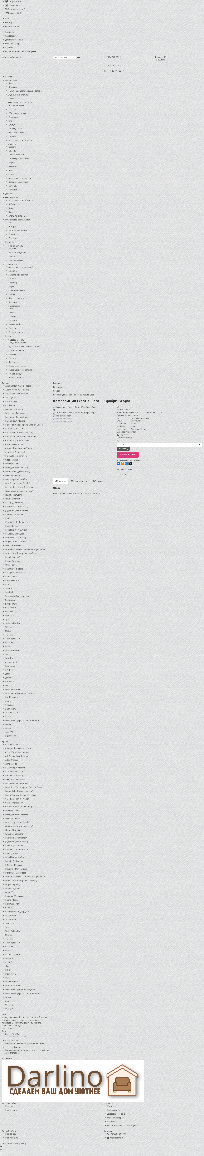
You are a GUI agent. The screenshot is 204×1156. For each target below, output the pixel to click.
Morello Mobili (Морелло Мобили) (21, 553)
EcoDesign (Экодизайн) (16, 479)
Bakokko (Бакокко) (14, 409)
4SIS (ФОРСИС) (12, 712)
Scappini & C (11, 607)
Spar (7, 619)
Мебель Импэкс (12, 689)
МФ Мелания (11, 697)
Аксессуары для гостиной (20, 140)
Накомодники (18, 105)
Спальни (12, 144)
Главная (9, 76)
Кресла (11, 212)
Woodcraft (10, 658)
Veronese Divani (12, 650)
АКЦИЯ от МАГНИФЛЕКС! (17, 1036)
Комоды (12, 150)
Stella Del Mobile (12, 623)
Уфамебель (10, 708)
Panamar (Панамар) (14, 568)
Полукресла (14, 117)
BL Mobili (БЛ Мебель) (15, 421)
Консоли (12, 109)
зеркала (37, 1022)
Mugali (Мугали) (12, 557)
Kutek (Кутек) (11, 526)
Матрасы (12, 185)
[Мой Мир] (126, 463)
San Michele (10, 592)
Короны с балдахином (18, 182)
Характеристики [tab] (80, 481)
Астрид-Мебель (12, 662)
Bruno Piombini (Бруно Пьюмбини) (21, 436)
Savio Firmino (11, 603)
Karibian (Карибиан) (14, 514)
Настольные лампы (17, 230)
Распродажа (14, 306)
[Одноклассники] (122, 463)
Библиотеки (14, 204)
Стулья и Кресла (16, 350)
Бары (10, 83)
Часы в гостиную (16, 132)
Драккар (9, 677)
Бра (10, 222)
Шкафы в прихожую (17, 298)
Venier (8, 646)
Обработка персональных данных (21, 51)
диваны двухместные (21, 1020)
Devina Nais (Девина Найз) (17, 471)
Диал (7, 673)
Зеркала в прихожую (18, 274)
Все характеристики (126, 432)
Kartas (8, 518)
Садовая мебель (16, 339)
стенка (124, 474)
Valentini (9, 642)
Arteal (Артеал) (12, 397)
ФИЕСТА (9, 732)
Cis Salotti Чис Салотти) (16, 456)
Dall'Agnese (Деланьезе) (16, 467)
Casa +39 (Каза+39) (14, 444)
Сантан (8, 701)
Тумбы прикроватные (18, 158)
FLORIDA (9, 716)
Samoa (8, 588)
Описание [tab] (61, 481)
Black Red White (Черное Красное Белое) (24, 424)
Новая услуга (125, 437)
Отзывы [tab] (98, 481)
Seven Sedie (10, 611)
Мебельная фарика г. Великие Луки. (22, 720)
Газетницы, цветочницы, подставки (25, 91)
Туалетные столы (16, 154)
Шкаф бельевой (32, 1017)
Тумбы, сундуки (15, 373)
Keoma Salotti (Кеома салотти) (19, 522)
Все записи (7, 1058)
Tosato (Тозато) (13, 638)
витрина (45, 1017)
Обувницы (13, 282)
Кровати (12, 147)
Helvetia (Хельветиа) (14, 494)
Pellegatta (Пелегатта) (15, 572)
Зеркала (12, 98)
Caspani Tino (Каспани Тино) (18, 448)
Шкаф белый (18, 1017)
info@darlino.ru (116, 1137)
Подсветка (13, 234)
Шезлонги (13, 362)
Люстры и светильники (19, 219)
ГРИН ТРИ (10, 669)
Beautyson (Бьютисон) (15, 413)
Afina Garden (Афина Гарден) (18, 385)
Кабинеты (13, 197)
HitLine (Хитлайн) (13, 498)
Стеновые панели (16, 290)
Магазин (9, 1106)
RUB (7, 18)
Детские (9, 193)
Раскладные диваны (17, 252)
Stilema (8, 627)
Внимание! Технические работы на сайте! (25, 1043)
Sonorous (9, 615)
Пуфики (12, 162)
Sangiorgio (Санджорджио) (17, 596)
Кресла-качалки (15, 260)
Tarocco (9, 634)
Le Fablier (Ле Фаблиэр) (16, 530)
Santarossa (10, 600)
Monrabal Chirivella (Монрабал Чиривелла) (25, 549)
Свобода (9, 705)
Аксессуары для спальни (19, 178)
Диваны (12, 248)
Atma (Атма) (11, 401)
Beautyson (7, 1017)
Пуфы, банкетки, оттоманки (21, 370)
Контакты (10, 32)
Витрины (12, 87)
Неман (8, 724)
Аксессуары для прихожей (20, 267)
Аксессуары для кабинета (20, 200)
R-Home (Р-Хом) (12, 580)
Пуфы (11, 286)
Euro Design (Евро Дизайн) (17, 483)
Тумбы (11, 294)
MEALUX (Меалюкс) (14, 545)
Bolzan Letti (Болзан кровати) (19, 432)
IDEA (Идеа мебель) (14, 502)
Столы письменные (17, 215)
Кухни (8, 336)
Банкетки (12, 166)
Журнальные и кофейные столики (24, 346)
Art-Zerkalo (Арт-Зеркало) (17, 393)
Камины (12, 136)
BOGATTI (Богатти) (14, 428)
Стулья (11, 124)
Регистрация (13, 26)
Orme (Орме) (11, 565)
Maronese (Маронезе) (15, 537)
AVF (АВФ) (10, 405)
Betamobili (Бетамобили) (17, 417)
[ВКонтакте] (118, 463)
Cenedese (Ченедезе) (15, 452)
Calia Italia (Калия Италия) (17, 440)
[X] (130, 463)
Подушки (12, 189)
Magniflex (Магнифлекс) (16, 541)
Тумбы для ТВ (15, 128)
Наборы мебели (16, 377)
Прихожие (13, 264)
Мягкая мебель (15, 246)
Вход (9, 22)
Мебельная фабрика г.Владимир (20, 693)
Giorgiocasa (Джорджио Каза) (19, 491)
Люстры (12, 226)
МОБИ (8, 728)
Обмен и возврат (13, 43)
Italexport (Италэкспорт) (16, 506)
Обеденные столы (17, 113)
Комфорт (9, 681)
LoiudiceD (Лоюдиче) (15, 533)
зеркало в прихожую (12, 1025)
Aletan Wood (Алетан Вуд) (17, 389)
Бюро (11, 208)
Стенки (11, 121)
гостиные (6, 1020)
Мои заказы (11, 1134)
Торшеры (12, 238)
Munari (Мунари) (13, 561)
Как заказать (11, 35)
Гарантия (9, 47)
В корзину (123, 448)
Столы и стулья (15, 332)
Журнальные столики (18, 94)
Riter (7, 584)
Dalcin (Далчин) (12, 463)
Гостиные (12, 80)
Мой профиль (11, 1137)
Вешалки (12, 302)
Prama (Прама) (12, 576)
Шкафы (11, 170)
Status (8, 631)
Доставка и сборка (14, 39)
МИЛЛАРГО (10, 736)
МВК (7, 685)
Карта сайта (11, 1110)
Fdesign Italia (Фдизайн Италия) (20, 487)
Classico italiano (12, 459)
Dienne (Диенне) (12, 475)
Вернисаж (10, 666)
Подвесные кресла (17, 366)
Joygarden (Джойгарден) (16, 510)
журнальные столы (24, 1022)
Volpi (7, 654)
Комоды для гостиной (22, 102)
